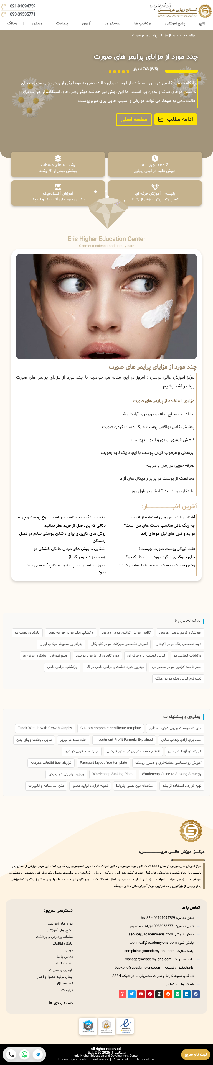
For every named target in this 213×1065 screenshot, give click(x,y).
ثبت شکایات (63, 963)
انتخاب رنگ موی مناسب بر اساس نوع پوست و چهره (62, 517)
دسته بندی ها (61, 1003)
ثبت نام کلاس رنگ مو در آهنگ (178, 678)
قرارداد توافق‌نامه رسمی (184, 751)
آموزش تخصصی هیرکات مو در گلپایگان (119, 644)
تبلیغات (67, 990)
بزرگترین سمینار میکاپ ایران (61, 644)
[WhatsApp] (24, 1054)
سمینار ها (112, 23)
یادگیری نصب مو (27, 632)
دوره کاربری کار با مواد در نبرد (97, 655)
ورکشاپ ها (142, 23)
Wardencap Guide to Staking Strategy (171, 774)
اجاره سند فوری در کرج (81, 751)
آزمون (86, 23)
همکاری (36, 23)
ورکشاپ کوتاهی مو (187, 655)
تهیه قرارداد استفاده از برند (182, 785)
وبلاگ (12, 23)
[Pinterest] (150, 994)
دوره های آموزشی (60, 923)
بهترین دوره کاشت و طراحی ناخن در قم (115, 667)
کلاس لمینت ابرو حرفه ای (146, 655)
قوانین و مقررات (61, 970)
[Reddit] (168, 994)
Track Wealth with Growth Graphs (45, 728)
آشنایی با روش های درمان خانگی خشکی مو (70, 549)
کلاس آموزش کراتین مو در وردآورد (126, 632)
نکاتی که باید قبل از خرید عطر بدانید (75, 526)
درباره (69, 950)
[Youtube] (141, 994)
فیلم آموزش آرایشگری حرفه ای (45, 655)
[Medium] (177, 994)
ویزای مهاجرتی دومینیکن (66, 774)
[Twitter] (132, 994)
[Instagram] (159, 994)
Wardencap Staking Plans (112, 774)
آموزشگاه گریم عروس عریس (180, 632)
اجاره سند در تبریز (73, 739)
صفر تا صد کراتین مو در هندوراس (176, 667)
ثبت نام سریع (195, 1054)
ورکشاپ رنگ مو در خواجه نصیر (71, 632)
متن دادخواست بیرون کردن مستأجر (175, 728)
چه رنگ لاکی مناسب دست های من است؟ (159, 526)
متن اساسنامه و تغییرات (46, 785)
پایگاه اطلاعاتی (62, 943)
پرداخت (62, 23)
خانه (192, 35)
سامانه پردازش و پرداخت (54, 937)
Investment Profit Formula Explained (124, 739)
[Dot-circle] (122, 994)
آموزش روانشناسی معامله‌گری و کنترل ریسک (168, 762)
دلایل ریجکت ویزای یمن (34, 739)
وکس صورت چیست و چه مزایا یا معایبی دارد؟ (157, 565)
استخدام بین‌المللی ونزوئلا (135, 785)
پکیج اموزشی (175, 23)
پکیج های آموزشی (60, 930)
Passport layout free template (103, 762)
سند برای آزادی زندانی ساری (181, 739)
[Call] (11, 1054)
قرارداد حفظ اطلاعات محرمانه (51, 762)
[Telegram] (37, 1054)
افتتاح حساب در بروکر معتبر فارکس (133, 751)
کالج (202, 23)
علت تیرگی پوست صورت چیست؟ (166, 549)
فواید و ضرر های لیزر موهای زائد (168, 534)
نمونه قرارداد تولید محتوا (90, 785)
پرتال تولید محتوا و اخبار (55, 976)
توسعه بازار (65, 983)
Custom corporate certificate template (110, 728)
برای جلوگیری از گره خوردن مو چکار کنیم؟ (160, 557)
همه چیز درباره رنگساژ (87, 557)
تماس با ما (65, 957)
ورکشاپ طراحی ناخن (62, 667)
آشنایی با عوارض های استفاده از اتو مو (163, 517)
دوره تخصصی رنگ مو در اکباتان (178, 644)
